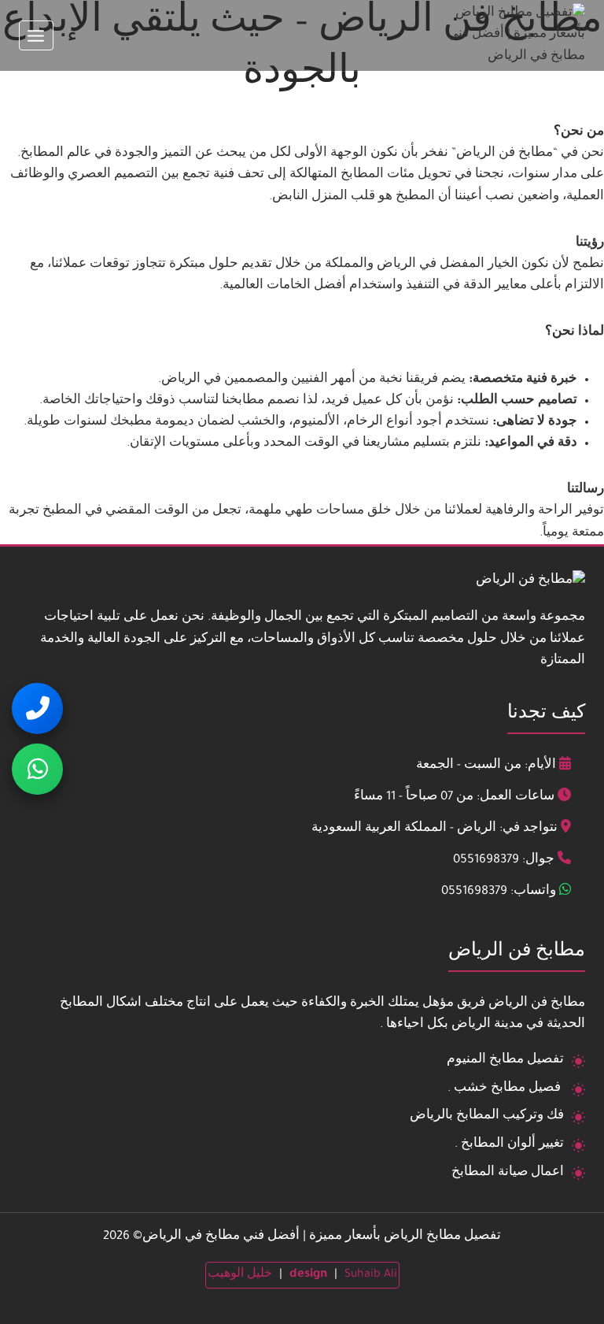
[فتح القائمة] (36, 35)
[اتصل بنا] (37, 708)
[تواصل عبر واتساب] (37, 769)
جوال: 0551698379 (503, 860)
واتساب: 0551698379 (498, 892)
